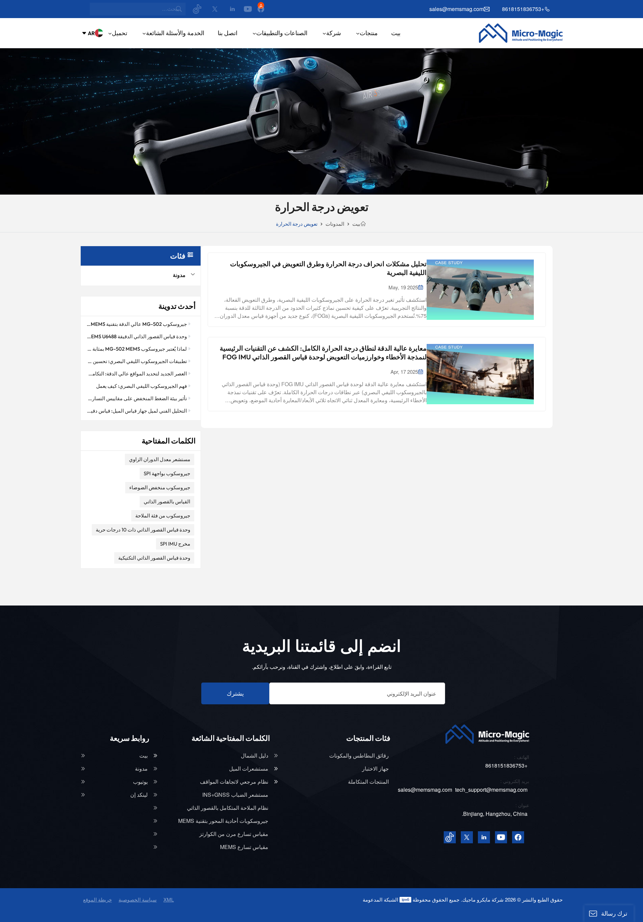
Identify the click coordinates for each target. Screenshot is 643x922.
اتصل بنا (227, 33)
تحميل (119, 33)
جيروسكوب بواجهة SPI (167, 473)
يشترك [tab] (235, 693)
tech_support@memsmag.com (491, 789)
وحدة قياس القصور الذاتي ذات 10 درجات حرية (143, 529)
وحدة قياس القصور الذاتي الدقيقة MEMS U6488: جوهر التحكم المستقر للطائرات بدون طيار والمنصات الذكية (136, 336)
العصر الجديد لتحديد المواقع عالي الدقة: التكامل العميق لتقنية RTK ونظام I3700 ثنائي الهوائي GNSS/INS (136, 373)
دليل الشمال (254, 755)
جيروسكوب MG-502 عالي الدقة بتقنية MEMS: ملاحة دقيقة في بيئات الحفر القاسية (136, 324)
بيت (396, 33)
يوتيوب (140, 781)
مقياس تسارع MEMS (244, 847)
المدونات (335, 224)
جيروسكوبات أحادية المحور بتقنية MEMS (223, 821)
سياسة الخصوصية (138, 899)
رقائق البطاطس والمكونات (359, 755)
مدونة (179, 275)
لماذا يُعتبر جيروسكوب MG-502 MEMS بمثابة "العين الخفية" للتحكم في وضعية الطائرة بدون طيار (136, 349)
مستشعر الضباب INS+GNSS (235, 794)
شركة (333, 33)
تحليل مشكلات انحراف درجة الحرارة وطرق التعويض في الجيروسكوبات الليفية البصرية (328, 268)
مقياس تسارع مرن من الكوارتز (233, 834)
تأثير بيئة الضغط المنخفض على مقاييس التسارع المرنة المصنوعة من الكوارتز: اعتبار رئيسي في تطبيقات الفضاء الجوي (136, 398)
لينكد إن (139, 794)
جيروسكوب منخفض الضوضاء (159, 487)
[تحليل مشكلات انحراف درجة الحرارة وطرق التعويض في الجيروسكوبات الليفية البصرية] (480, 290)
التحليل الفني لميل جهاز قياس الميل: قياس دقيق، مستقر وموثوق (136, 411)
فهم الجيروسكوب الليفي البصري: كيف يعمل (141, 386)
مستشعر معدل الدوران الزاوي (159, 459)
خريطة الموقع (97, 899)
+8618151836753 (523, 9)
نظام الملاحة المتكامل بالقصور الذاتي (227, 807)
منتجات (369, 33)
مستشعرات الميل (248, 768)
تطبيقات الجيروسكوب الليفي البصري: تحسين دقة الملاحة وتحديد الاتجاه (136, 361)
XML (168, 899)
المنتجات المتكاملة (368, 781)
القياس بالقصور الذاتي (167, 501)
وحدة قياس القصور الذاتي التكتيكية (154, 558)
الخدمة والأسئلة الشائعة (175, 33)
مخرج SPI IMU (175, 544)
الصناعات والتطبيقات (281, 33)
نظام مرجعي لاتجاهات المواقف (234, 781)
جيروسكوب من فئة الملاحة (162, 515)
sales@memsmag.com (456, 9)
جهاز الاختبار (375, 768)
